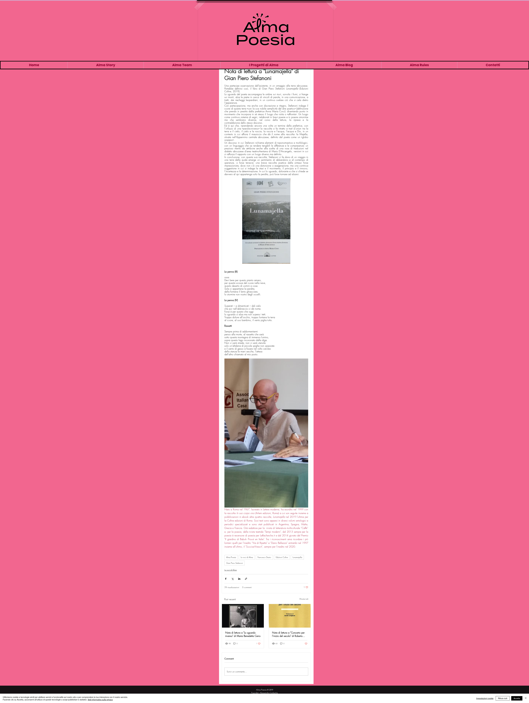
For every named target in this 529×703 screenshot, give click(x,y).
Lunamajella (297, 557)
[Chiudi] (525, 698)
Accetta (517, 698)
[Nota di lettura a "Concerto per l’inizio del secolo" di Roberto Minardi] (290, 616)
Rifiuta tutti (502, 698)
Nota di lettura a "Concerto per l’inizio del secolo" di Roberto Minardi (288, 634)
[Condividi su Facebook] (225, 578)
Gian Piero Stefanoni (234, 563)
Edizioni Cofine (282, 557)
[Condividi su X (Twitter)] (232, 578)
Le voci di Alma (247, 557)
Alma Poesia (231, 557)
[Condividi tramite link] (246, 578)
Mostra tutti (303, 599)
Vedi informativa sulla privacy (100, 699)
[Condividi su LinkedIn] (239, 578)
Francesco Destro (264, 557)
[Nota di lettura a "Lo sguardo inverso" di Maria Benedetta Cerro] (243, 616)
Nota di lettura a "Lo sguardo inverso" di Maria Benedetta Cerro (243, 634)
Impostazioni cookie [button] (484, 698)
